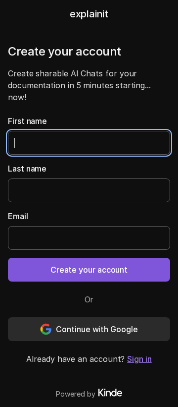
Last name (27, 169)
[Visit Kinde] (110, 393)
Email (18, 216)
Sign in (139, 359)
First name (27, 121)
